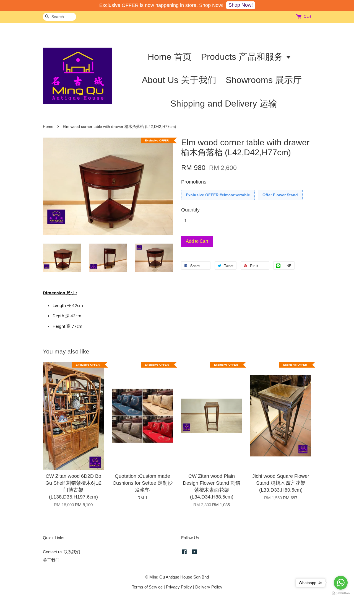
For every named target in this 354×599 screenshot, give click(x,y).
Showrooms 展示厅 (264, 80)
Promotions (193, 182)
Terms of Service (147, 587)
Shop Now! (240, 5)
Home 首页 (170, 57)
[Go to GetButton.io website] (341, 593)
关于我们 (51, 560)
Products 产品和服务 (243, 57)
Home (48, 127)
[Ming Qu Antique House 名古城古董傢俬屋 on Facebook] (184, 552)
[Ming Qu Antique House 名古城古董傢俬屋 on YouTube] (194, 552)
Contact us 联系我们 (61, 551)
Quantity (190, 210)
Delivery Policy (208, 587)
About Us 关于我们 (179, 80)
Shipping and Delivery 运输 (223, 104)
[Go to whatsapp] (341, 583)
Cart (307, 16)
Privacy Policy (179, 587)
